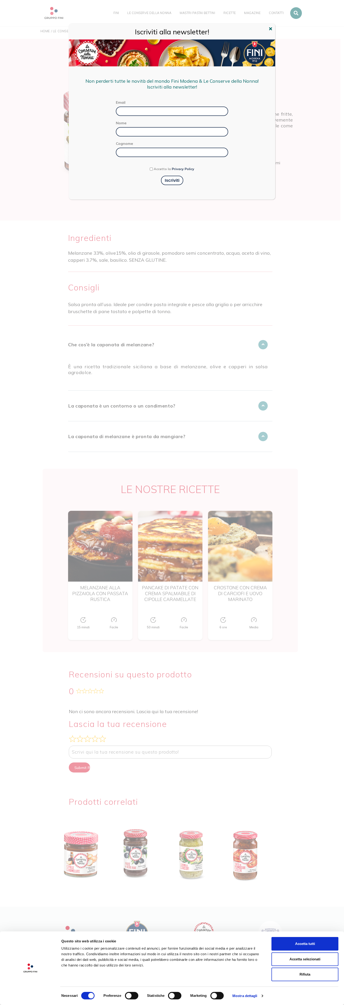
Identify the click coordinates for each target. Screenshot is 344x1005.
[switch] (131, 995)
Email (120, 102)
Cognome (124, 143)
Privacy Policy (183, 169)
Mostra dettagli (244, 996)
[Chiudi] (271, 29)
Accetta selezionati (304, 959)
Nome (121, 123)
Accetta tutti (305, 944)
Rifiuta (305, 974)
